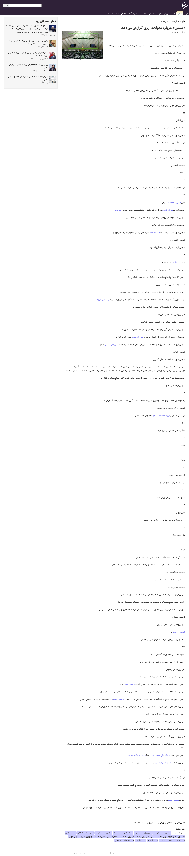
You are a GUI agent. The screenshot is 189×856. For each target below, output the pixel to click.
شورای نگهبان (167, 210)
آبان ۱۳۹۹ (164, 21)
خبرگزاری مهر (148, 822)
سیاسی (180, 13)
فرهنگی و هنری (121, 13)
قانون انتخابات (137, 337)
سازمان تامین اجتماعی (163, 763)
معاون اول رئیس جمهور (137, 755)
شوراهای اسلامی (111, 344)
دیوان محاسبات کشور (161, 415)
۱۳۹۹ (172, 21)
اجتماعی (152, 13)
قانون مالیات (176, 262)
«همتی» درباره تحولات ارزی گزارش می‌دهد (170, 822)
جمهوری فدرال (129, 684)
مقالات (110, 13)
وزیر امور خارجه (103, 300)
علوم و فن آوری (134, 13)
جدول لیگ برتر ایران (78, 853)
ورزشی (165, 13)
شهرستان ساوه (173, 800)
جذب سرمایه (155, 232)
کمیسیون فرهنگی (178, 632)
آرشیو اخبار (179, 21)
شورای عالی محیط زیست (160, 755)
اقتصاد (173, 13)
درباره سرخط (93, 853)
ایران (186, 13)
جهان (159, 13)
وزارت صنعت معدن (158, 836)
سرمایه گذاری (96, 128)
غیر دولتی (117, 210)
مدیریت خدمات (174, 202)
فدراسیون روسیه (119, 699)
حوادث (144, 13)
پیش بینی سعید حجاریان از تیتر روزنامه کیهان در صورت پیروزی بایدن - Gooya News (28, 42)
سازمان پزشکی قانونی (104, 833)
